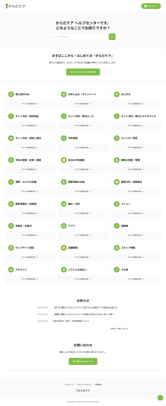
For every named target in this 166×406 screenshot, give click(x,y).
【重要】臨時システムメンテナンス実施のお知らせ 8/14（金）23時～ (83, 314)
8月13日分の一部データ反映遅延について (71, 321)
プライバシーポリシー (84, 384)
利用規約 (98, 384)
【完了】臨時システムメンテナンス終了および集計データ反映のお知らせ (85, 307)
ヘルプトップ (69, 384)
